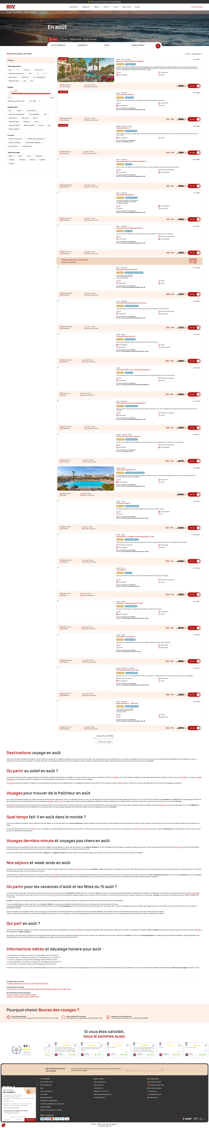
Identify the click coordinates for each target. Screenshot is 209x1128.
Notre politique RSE (46, 1097)
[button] (63, 46)
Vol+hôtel (78, 39)
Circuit (65, 39)
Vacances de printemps (25, 989)
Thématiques (17, 12)
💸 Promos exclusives (154, 1088)
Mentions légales (45, 1107)
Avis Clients (44, 1094)
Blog (41, 1088)
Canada (11, 805)
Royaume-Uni (164, 805)
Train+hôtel (92, 39)
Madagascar (11, 779)
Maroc (178, 847)
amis (60, 801)
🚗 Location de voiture (154, 1094)
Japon (21, 995)
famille (183, 777)
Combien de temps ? (138, 45)
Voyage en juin (66, 989)
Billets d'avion (126, 7)
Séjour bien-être (24, 983)
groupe (50, 801)
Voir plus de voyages (104, 742)
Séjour (55, 39)
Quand (26, 12)
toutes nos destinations (31, 997)
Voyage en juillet (39, 989)
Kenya (145, 829)
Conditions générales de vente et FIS (52, 1104)
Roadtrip (45, 983)
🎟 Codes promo (152, 1097)
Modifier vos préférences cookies (51, 1110)
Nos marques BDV (46, 1085)
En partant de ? (83, 45)
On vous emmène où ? (58, 45)
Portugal (11, 783)
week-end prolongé (192, 893)
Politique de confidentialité (48, 1101)
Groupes (137, 7)
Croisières (33, 983)
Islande (33, 995)
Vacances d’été (12, 989)
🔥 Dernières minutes (154, 1082)
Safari (39, 983)
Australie (28, 995)
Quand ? (107, 45)
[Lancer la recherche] (158, 46)
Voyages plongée (12, 983)
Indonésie (116, 777)
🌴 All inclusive (152, 1091)
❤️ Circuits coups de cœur (155, 1085)
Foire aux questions (100, 1082)
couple (199, 777)
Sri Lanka (32, 829)
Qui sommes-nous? (46, 1082)
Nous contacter (99, 1085)
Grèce (77, 869)
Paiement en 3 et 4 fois (101, 1091)
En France (54, 895)
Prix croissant (196, 54)
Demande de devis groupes (102, 1094)
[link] (192, 7)
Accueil (9, 12)
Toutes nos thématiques (15, 997)
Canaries (79, 930)
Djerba (119, 783)
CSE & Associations (46, 1091)
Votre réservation (99, 1097)
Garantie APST (98, 1088)
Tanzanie (137, 829)
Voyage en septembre (52, 989)
